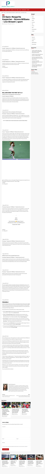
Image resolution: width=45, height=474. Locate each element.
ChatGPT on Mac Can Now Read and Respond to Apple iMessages (37, 55)
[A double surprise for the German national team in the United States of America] (16, 405)
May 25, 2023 (24, 414)
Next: (23, 395)
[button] (43, 10)
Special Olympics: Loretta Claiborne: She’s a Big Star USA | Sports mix (25, 410)
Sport (20, 9)
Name (3, 438)
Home (3, 9)
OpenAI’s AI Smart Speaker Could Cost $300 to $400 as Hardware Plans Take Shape (37, 65)
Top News (6, 9)
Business (21, 458)
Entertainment (24, 9)
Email (17, 438)
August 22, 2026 (4, 466)
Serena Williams (21, 304)
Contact (28, 9)
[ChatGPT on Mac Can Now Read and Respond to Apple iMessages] (14, 456)
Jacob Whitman (4, 465)
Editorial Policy (34, 42)
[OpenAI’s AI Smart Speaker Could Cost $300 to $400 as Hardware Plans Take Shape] (40, 456)
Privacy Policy (34, 44)
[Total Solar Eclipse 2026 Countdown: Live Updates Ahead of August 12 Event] (31, 456)
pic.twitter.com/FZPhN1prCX (18, 222)
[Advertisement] (16, 32)
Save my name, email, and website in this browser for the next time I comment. (15, 446)
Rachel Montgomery (5, 415)
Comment (4, 426)
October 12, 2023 (14, 414)
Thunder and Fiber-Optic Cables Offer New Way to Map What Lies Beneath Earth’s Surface (37, 51)
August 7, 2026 (30, 465)
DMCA (33, 40)
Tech (15, 9)
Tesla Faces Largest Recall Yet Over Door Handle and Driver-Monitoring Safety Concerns (37, 58)
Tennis (8, 360)
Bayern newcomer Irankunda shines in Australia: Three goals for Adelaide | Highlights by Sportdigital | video (5, 411)
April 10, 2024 (4, 416)
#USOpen (10, 222)
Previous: (8, 395)
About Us (33, 37)
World (9, 9)
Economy (12, 9)
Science (17, 9)
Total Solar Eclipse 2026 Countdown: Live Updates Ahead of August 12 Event (37, 62)
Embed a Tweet (19, 221)
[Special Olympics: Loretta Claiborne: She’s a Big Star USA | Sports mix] (26, 405)
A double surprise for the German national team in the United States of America (15, 410)
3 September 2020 (16, 224)
